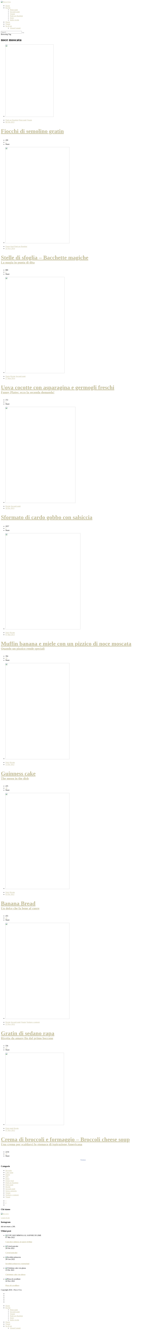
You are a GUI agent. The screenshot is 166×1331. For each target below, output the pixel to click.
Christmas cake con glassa (15, 1274)
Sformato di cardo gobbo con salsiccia (46, 517)
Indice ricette (14, 20)
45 (6, 918)
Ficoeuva (83, 1160)
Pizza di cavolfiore (12, 1285)
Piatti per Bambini (16, 16)
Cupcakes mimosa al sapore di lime (18, 1242)
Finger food (9, 246)
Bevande (8, 1170)
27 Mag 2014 (10, 378)
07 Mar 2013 (10, 635)
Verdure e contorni (33, 1022)
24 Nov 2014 (10, 248)
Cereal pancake (11, 1253)
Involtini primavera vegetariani (17, 1264)
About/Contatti (15, 28)
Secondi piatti (15, 12)
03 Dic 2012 (9, 894)
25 (6, 1048)
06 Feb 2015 (9, 122)
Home (7, 6)
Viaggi (7, 24)
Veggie (12, 14)
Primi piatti (14, 10)
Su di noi (8, 26)
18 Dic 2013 (9, 508)
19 (6, 658)
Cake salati (9, 1173)
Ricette (7, 8)
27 (6, 1154)
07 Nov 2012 (10, 1130)
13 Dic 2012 (9, 764)
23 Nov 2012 (10, 1024)
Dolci (12, 18)
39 (6, 788)
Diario (7, 22)
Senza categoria (11, 1191)
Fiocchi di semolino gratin (32, 131)
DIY (7, 1177)
